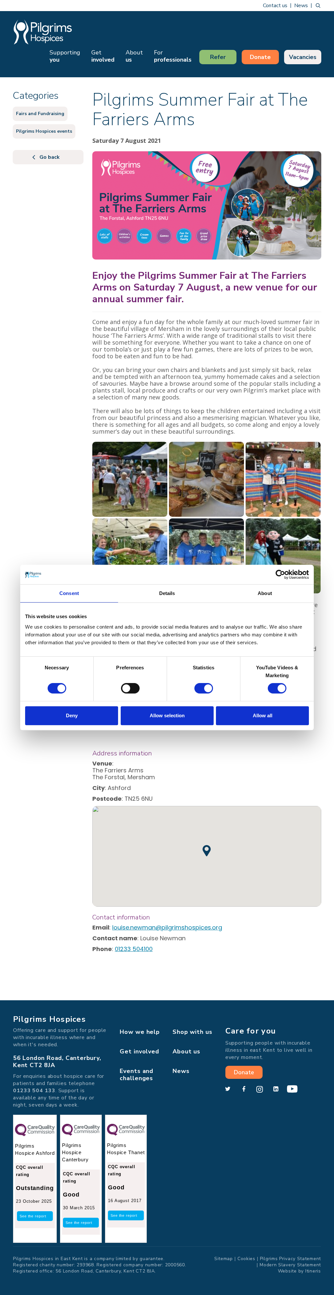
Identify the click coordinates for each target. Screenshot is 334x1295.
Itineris (313, 1271)
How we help (140, 1031)
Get (102, 56)
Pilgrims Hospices (43, 31)
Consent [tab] (69, 593)
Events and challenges (136, 1074)
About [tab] (265, 593)
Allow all (262, 715)
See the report (33, 1216)
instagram (260, 1089)
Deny (72, 715)
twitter (228, 1089)
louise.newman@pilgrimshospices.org (167, 927)
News (301, 5)
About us (186, 1051)
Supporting (65, 56)
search (318, 5)
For (172, 56)
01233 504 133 (34, 1090)
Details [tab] (167, 593)
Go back (49, 157)
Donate (260, 57)
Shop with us (192, 1031)
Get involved (139, 1051)
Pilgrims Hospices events (44, 131)
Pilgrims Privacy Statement (290, 1259)
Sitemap (223, 1259)
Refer (218, 57)
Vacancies (302, 57)
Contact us (275, 5)
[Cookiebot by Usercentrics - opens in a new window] (280, 574)
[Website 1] (129, 479)
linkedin (276, 1089)
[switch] (130, 688)
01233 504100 (134, 949)
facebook (244, 1089)
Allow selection (167, 715)
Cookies (246, 1259)
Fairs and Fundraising (40, 114)
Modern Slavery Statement (290, 1265)
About (134, 56)
